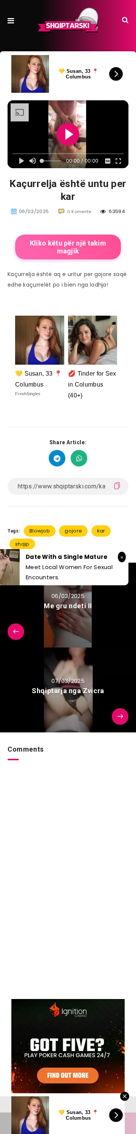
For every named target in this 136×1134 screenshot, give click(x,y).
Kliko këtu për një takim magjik (68, 247)
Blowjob (39, 530)
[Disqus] (68, 854)
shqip (22, 544)
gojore (73, 530)
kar (101, 530)
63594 (116, 211)
